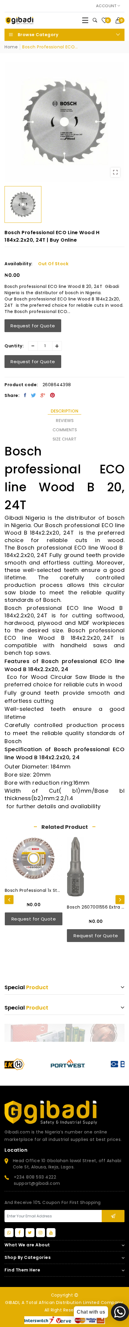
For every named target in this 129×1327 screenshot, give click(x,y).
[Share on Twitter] (33, 395)
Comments (64, 430)
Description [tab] (64, 411)
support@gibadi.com (37, 1183)
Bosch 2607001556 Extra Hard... (53, 907)
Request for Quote (32, 326)
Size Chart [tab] (64, 439)
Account (107, 6)
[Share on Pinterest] (52, 395)
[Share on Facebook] (25, 395)
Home (11, 47)
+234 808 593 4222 (35, 1177)
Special (26, 987)
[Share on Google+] (43, 395)
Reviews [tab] (65, 421)
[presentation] (9, 899)
